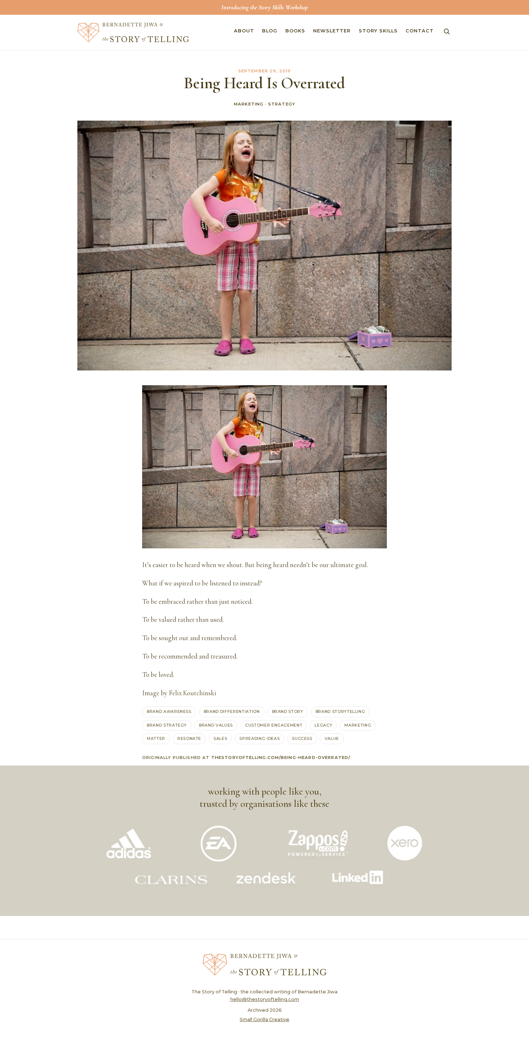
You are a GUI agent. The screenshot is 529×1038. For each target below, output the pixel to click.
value (332, 738)
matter (156, 738)
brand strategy (167, 725)
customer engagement (273, 725)
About (244, 30)
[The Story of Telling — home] (133, 32)
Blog (269, 30)
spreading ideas (259, 738)
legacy (323, 725)
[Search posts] (447, 31)
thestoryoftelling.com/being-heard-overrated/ (281, 757)
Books (295, 30)
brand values (216, 725)
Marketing (248, 104)
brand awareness (169, 711)
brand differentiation (232, 711)
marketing (357, 725)
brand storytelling (340, 711)
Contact (420, 30)
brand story (287, 711)
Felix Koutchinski (192, 693)
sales (220, 738)
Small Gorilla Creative (264, 1019)
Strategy (281, 104)
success (302, 738)
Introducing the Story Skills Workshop (264, 7)
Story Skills (378, 30)
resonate (189, 738)
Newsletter (332, 30)
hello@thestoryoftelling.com (264, 999)
